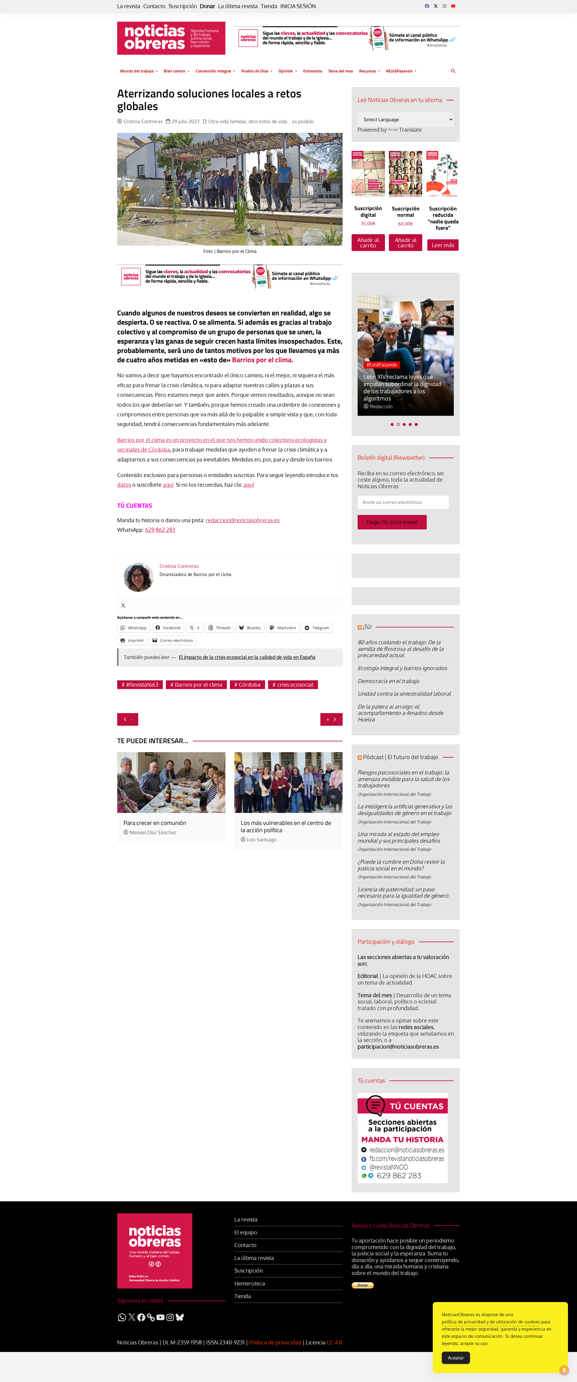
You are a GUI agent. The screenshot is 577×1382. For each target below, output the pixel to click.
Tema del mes (340, 71)
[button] (392, 424)
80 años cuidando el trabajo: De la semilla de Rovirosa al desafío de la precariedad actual (401, 648)
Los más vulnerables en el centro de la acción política (286, 826)
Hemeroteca (249, 1283)
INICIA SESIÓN (298, 6)
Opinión (286, 71)
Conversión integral (213, 71)
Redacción (381, 406)
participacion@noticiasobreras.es (398, 1046)
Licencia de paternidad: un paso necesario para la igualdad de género (403, 892)
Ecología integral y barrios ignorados (402, 668)
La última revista (238, 6)
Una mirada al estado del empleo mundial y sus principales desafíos (399, 837)
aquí (168, 484)
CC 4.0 (334, 1342)
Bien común (174, 71)
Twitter (436, 6)
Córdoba (250, 684)
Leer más (443, 245)
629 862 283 (160, 529)
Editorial (368, 976)
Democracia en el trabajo (388, 681)
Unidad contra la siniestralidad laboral (404, 693)
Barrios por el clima (198, 684)
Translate (410, 129)
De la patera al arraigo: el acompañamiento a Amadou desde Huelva (400, 713)
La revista (128, 6)
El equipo (245, 1232)
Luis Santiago (261, 840)
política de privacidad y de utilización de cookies (491, 1322)
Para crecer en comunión (155, 822)
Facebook (427, 6)
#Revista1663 (142, 684)
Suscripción (183, 6)
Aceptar (456, 1358)
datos (124, 484)
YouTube (453, 6)
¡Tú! (367, 626)
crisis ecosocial (295, 684)
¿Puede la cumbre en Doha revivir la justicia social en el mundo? (401, 865)
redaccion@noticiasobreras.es (242, 520)
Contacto (154, 6)
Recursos (367, 71)
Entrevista (312, 71)
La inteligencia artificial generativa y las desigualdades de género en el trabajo (405, 809)
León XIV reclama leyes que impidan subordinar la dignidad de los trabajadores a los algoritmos (402, 387)
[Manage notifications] (564, 1370)
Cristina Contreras (143, 121)
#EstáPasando (399, 71)
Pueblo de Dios (254, 71)
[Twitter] (123, 606)
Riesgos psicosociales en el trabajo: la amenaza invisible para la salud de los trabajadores (403, 779)
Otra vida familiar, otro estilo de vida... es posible (261, 121)
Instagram (444, 6)
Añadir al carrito (368, 243)
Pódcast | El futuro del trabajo (400, 756)
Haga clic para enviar (392, 522)
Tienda (269, 6)
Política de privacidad (275, 1342)
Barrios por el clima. (262, 359)
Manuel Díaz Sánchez (153, 832)
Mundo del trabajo (137, 71)
